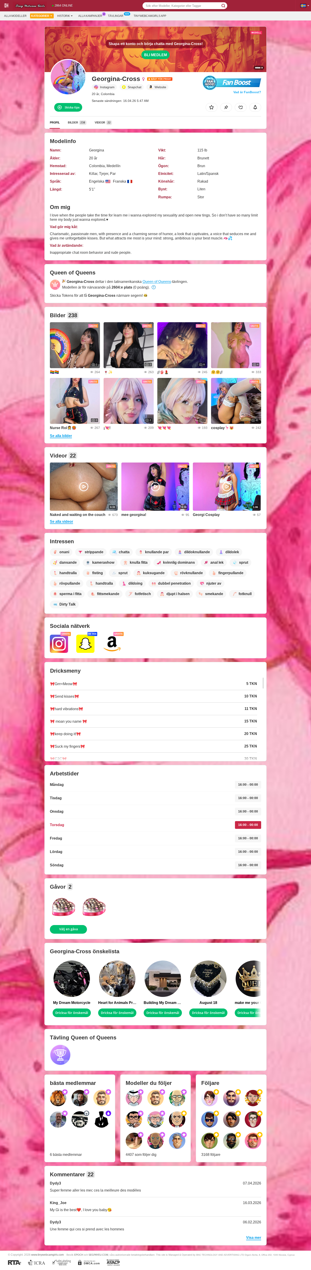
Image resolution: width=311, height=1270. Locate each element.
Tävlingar (115, 16)
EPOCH (78, 1254)
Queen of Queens (157, 282)
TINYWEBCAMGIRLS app (150, 16)
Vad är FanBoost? (247, 92)
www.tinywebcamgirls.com (47, 1254)
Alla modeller (15, 16)
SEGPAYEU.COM (98, 1254)
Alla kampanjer (90, 16)
